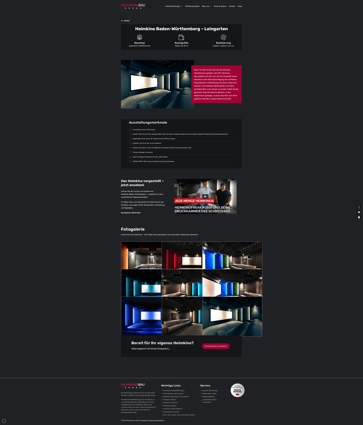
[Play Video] (205, 196)
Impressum (144, 420)
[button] (4, 421)
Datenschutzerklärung (156, 420)
